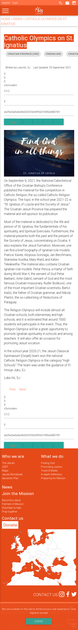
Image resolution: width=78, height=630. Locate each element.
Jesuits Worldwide (12, 474)
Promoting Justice (51, 466)
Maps (5, 470)
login (15, 2)
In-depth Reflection (51, 474)
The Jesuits (8, 463)
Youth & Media (49, 470)
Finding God (48, 463)
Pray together (9, 511)
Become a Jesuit (11, 500)
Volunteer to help (11, 507)
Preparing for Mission (53, 478)
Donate (10, 524)
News (7, 487)
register (6, 2)
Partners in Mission (13, 504)
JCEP (5, 466)
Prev (12, 389)
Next (22, 389)
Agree (39, 621)
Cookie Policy (71, 621)
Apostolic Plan (10, 478)
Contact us (12, 518)
